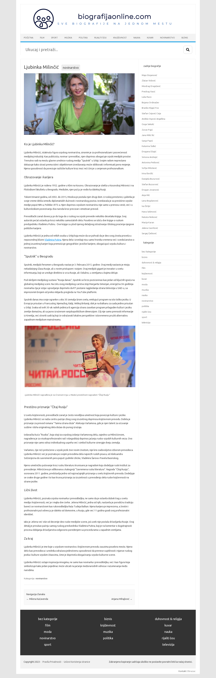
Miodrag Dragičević (151, 86)
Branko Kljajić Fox (150, 108)
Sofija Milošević (149, 168)
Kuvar (150, 38)
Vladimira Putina (53, 239)
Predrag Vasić (148, 91)
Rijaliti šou (100, 38)
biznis (144, 257)
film (143, 268)
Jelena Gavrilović (150, 228)
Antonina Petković (150, 162)
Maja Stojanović (149, 75)
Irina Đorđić (147, 173)
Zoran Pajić (147, 130)
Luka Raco (147, 97)
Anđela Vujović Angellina (153, 119)
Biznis (185, 38)
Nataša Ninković (149, 217)
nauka (144, 295)
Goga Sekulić (148, 124)
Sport (54, 38)
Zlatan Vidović (149, 80)
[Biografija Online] (104, 28)
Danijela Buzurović (151, 179)
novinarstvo (71, 67)
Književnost (120, 38)
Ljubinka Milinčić (41, 67)
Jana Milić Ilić (148, 135)
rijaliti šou (146, 312)
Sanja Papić (147, 141)
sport (144, 317)
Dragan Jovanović (150, 190)
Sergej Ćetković (149, 233)
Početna (28, 38)
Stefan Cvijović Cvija (151, 113)
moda (144, 284)
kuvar (144, 279)
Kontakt (182, 671)
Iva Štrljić (146, 206)
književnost (147, 273)
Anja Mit (146, 195)
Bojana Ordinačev (150, 102)
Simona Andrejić (149, 157)
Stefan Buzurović (150, 184)
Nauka (136, 38)
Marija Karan (148, 222)
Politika (83, 38)
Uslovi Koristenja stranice (77, 661)
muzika (145, 290)
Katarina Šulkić (149, 146)
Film (42, 38)
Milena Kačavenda (37, 599)
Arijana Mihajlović (121, 599)
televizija (146, 322)
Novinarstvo (167, 38)
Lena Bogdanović (150, 200)
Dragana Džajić (149, 151)
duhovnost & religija (151, 262)
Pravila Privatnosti (52, 661)
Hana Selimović (149, 211)
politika (145, 306)
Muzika (68, 38)
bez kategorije (149, 251)
